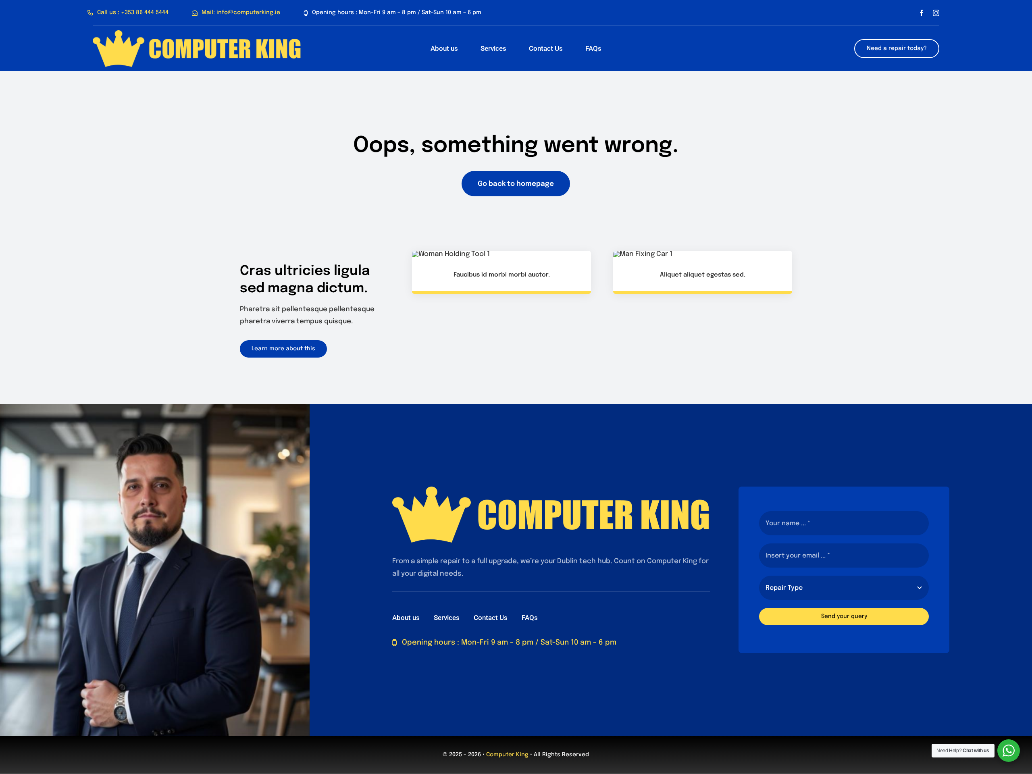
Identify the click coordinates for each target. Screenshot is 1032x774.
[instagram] (936, 13)
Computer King (507, 754)
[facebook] (921, 13)
